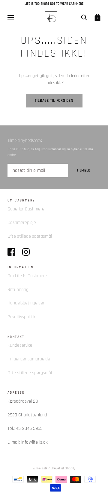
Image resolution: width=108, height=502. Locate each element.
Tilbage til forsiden (54, 100)
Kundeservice (20, 345)
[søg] (84, 17)
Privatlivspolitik (21, 317)
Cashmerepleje (22, 222)
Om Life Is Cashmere (27, 276)
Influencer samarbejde (29, 359)
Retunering (18, 289)
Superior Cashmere (26, 209)
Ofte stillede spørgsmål (30, 236)
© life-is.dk (40, 468)
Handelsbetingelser (26, 303)
